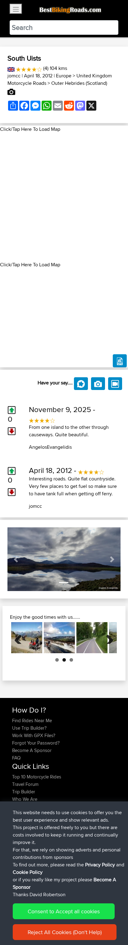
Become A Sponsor (32, 750)
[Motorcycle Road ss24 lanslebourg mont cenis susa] (26, 637)
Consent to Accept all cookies (64, 911)
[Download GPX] (120, 360)
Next (107, 637)
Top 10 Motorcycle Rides (36, 776)
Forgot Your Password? (36, 743)
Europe (63, 75)
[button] (16, 559)
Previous (20, 637)
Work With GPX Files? (33, 735)
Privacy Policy (100, 864)
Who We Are (24, 799)
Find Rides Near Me (32, 720)
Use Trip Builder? (29, 728)
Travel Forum (25, 784)
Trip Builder (23, 791)
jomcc (14, 75)
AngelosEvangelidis (50, 447)
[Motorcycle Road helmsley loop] (59, 637)
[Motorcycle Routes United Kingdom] (11, 68)
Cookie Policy (28, 872)
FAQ (16, 758)
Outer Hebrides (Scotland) (79, 83)
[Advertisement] (64, 197)
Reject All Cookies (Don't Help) (65, 932)
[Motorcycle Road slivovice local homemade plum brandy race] (91, 637)
